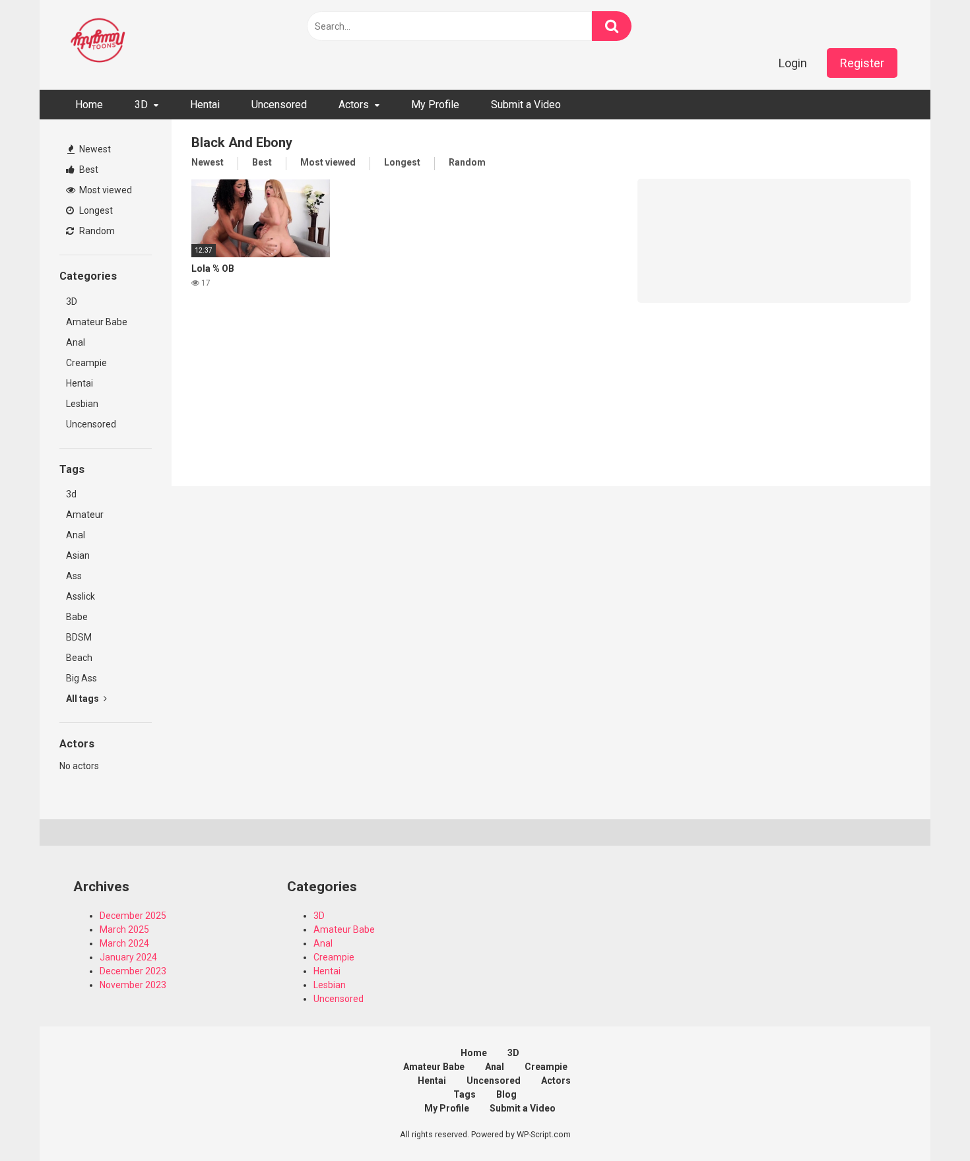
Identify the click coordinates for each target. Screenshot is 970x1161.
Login (793, 63)
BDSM (79, 637)
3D (141, 104)
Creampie (86, 363)
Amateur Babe (96, 322)
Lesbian (82, 403)
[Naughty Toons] (99, 41)
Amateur (85, 514)
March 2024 (124, 943)
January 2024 (128, 957)
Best (87, 169)
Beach (79, 657)
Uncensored (279, 104)
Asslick (80, 596)
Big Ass (81, 678)
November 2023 (133, 985)
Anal (75, 342)
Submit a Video (526, 104)
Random (96, 231)
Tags (464, 1094)
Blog (506, 1094)
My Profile (435, 104)
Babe (77, 617)
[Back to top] (926, 1121)
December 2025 (133, 915)
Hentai (205, 104)
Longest (95, 210)
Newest (94, 149)
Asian (78, 555)
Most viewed (104, 190)
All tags (83, 698)
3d (71, 494)
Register (862, 63)
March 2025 (124, 929)
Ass (74, 576)
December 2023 (133, 971)
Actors (354, 104)
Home (89, 104)
